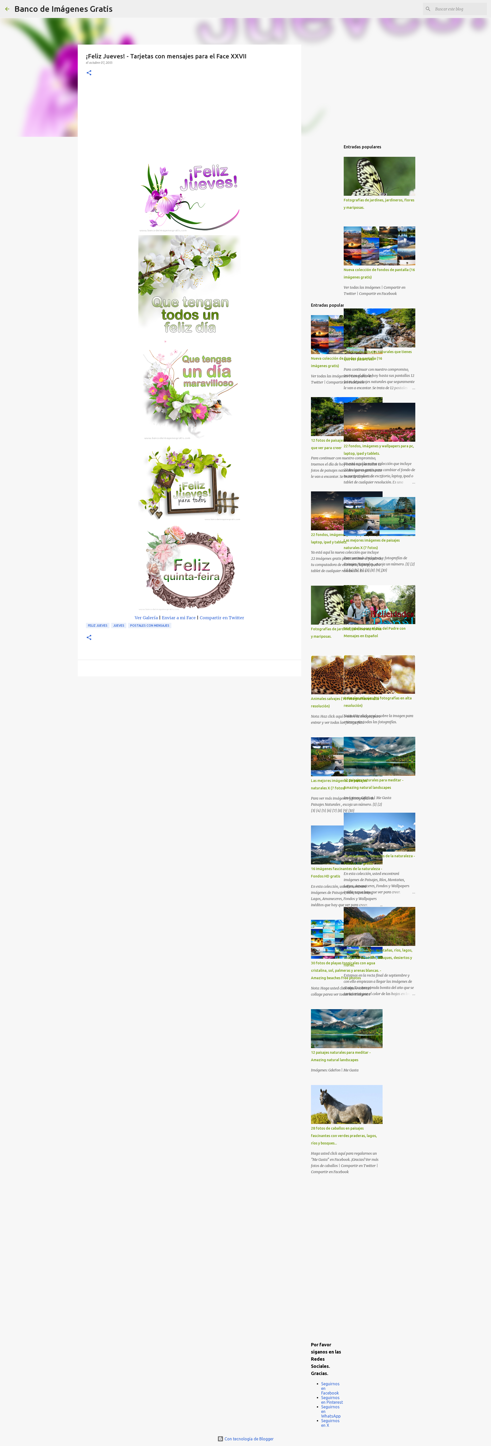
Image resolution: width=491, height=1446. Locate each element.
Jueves (118, 625)
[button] (89, 73)
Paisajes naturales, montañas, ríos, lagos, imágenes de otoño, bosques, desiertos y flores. (378, 957)
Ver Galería (146, 617)
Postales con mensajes (149, 625)
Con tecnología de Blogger (249, 1439)
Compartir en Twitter (222, 617)
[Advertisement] (189, 123)
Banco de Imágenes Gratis (63, 8)
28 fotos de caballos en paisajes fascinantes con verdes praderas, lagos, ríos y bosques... (344, 1135)
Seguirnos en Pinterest (332, 1399)
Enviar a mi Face (179, 617)
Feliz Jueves (97, 625)
